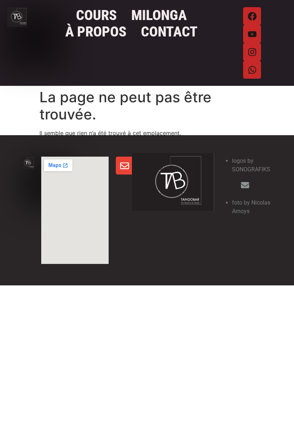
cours (96, 15)
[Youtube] (252, 34)
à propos (96, 32)
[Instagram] (252, 52)
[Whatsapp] (252, 70)
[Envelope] (125, 166)
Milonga (159, 15)
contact (169, 32)
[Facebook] (252, 16)
